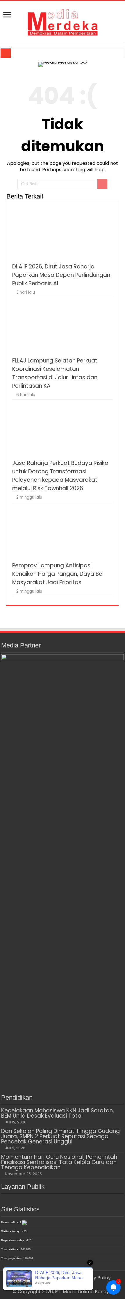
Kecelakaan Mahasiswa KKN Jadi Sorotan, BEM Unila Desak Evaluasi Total (57, 1113)
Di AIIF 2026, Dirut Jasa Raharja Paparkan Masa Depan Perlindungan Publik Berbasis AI (61, 275)
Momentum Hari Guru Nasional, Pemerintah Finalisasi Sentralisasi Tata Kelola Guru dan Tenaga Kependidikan (59, 1162)
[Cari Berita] (102, 184)
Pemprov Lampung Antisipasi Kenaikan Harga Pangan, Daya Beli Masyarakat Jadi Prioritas (58, 574)
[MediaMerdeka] (62, 21)
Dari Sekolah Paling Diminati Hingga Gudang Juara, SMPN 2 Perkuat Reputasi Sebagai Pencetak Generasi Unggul (60, 1136)
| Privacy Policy (94, 1277)
